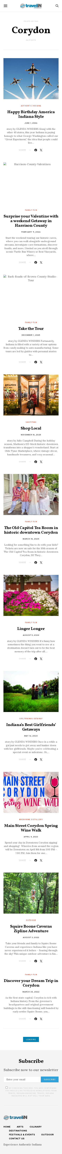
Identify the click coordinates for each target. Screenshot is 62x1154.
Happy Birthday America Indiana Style (31, 114)
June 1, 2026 (31, 123)
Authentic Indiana (31, 106)
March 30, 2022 (31, 992)
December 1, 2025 (31, 335)
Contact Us (16, 1138)
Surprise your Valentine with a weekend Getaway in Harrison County (31, 221)
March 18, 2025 (31, 539)
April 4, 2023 (31, 837)
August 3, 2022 (31, 938)
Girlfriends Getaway (31, 719)
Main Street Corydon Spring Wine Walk (31, 828)
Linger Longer (31, 629)
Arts (20, 1126)
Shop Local (31, 428)
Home (7, 1126)
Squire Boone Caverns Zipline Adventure (31, 929)
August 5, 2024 (31, 635)
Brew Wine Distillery (31, 820)
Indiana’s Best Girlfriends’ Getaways (31, 727)
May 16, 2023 (31, 736)
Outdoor (31, 920)
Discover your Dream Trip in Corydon (31, 983)
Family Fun (31, 210)
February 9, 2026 (31, 232)
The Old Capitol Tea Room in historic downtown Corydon (31, 530)
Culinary (36, 1126)
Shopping (31, 422)
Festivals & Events (22, 1134)
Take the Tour (31, 329)
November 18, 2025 (31, 435)
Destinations (18, 1130)
